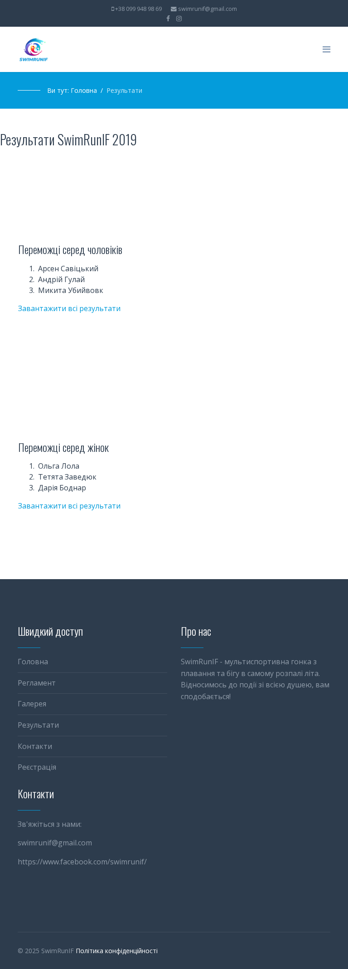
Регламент (37, 683)
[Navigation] (326, 49)
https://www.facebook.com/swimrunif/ (82, 862)
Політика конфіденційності (117, 950)
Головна (33, 662)
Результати (38, 725)
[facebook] (168, 18)
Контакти (35, 746)
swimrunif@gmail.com (207, 9)
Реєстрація (37, 767)
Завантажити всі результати (69, 308)
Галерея (32, 704)
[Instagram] (179, 18)
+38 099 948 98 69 (138, 9)
